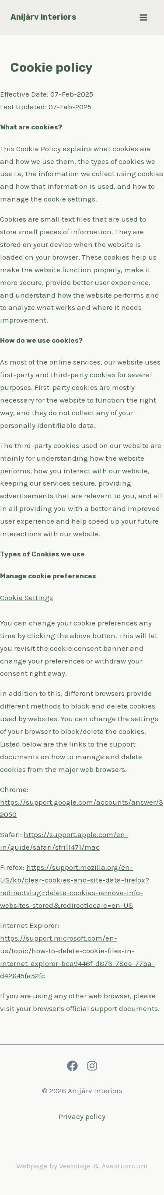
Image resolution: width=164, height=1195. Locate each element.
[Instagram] (92, 1065)
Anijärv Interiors (43, 17)
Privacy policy (82, 1116)
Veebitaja (75, 1165)
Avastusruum (124, 1165)
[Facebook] (72, 1065)
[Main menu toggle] (144, 17)
